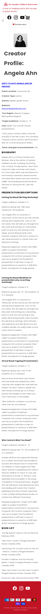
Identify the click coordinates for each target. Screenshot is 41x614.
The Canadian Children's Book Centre (23, 608)
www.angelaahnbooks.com (14, 108)
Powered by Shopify (20, 610)
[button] (2, 20)
